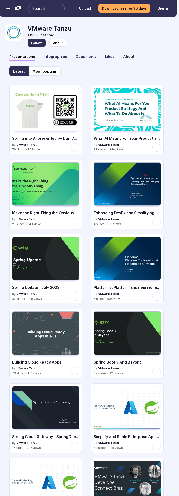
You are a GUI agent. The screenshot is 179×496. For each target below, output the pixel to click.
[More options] (75, 147)
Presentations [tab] (22, 56)
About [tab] (128, 56)
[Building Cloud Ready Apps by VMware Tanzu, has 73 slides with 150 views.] (45, 343)
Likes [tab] (110, 56)
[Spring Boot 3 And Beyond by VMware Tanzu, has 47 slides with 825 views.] (127, 343)
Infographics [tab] (55, 56)
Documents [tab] (86, 56)
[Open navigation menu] (8, 8)
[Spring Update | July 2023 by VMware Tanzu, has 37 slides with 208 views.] (45, 269)
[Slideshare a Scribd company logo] (18, 8)
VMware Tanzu (27, 144)
